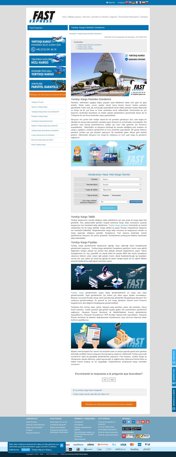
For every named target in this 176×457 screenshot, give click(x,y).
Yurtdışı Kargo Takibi (84, 47)
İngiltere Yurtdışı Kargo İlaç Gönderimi (44, 126)
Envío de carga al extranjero (108, 432)
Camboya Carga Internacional (42, 121)
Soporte (111, 2)
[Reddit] (143, 421)
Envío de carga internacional (108, 435)
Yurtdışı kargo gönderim (118, 225)
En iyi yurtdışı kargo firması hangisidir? (87, 390)
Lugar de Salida (91, 190)
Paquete (106, 195)
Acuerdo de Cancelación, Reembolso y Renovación (59, 431)
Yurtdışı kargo (77, 293)
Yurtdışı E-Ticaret (37, 102)
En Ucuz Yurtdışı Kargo (106, 427)
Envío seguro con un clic (58, 422)
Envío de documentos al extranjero (106, 423)
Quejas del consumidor (34, 427)
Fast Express (78, 422)
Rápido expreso (74, 17)
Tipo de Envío (92, 195)
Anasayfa (72, 34)
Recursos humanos (33, 433)
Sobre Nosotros (31, 422)
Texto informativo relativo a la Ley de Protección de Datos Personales (84, 434)
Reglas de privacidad (57, 427)
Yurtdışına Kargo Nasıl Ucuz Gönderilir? (45, 112)
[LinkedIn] (133, 421)
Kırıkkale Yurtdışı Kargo (39, 116)
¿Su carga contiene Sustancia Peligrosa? (88, 202)
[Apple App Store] (136, 428)
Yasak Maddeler (136, 202)
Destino (94, 179)
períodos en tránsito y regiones (104, 17)
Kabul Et (25, 450)
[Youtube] (147, 421)
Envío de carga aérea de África (42, 140)
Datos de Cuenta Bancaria (35, 425)
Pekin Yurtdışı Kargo (38, 145)
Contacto (144, 17)
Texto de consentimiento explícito (82, 429)
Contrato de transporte (58, 425)
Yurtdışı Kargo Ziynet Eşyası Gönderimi (45, 130)
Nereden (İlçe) (92, 185)
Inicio (64, 17)
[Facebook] (124, 421)
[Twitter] (129, 421)
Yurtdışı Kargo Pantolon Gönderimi (89, 34)
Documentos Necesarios (129, 17)
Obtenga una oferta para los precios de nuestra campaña (48, 95)
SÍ (105, 380)
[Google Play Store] (126, 428)
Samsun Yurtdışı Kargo (39, 107)
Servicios (86, 17)
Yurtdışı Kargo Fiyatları (85, 49)
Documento (116, 195)
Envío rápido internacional (107, 430)
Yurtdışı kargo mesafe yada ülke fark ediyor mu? (91, 394)
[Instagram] (138, 421)
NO (112, 380)
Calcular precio (108, 208)
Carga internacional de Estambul (43, 135)
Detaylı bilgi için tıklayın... (42, 450)
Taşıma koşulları (80, 439)
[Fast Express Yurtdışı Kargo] (42, 16)
